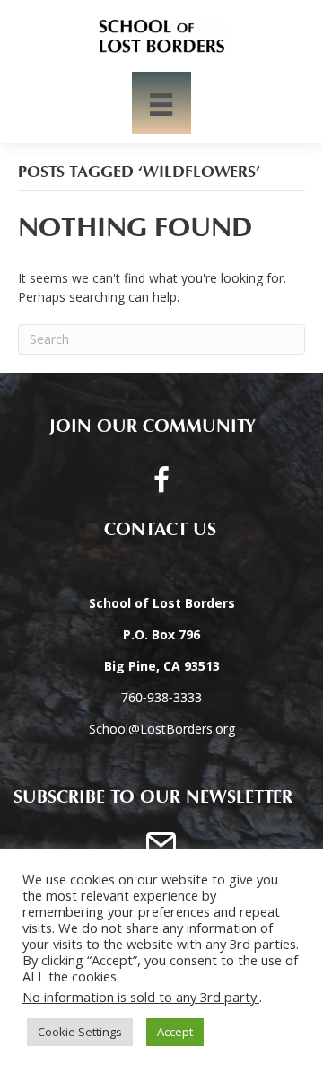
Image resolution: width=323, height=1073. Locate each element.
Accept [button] (175, 1032)
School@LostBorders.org (162, 728)
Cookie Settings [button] (80, 1032)
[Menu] (161, 103)
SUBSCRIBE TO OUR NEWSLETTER (152, 797)
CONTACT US (153, 530)
